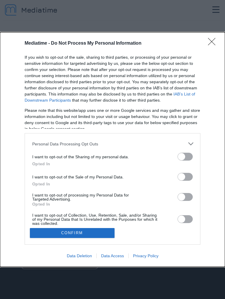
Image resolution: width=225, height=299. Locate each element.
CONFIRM (72, 233)
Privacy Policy (145, 255)
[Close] (213, 43)
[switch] (185, 157)
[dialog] (112, 149)
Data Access (112, 255)
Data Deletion (79, 255)
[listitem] (112, 144)
